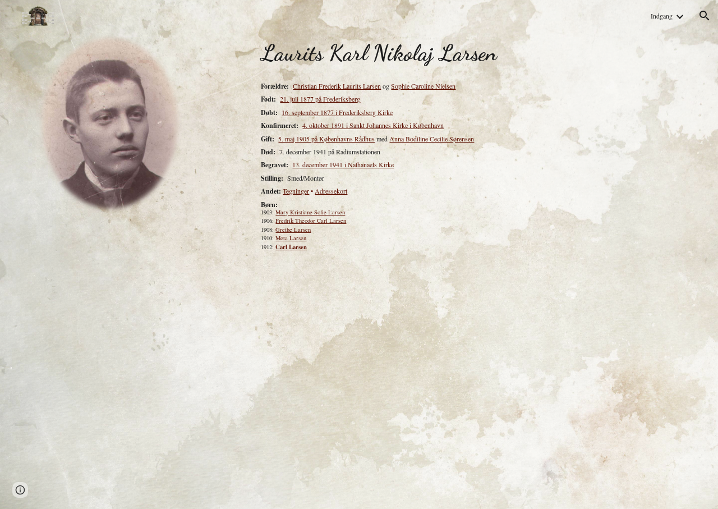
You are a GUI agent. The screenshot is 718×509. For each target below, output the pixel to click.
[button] (704, 15)
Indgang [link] (662, 15)
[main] (469, 52)
